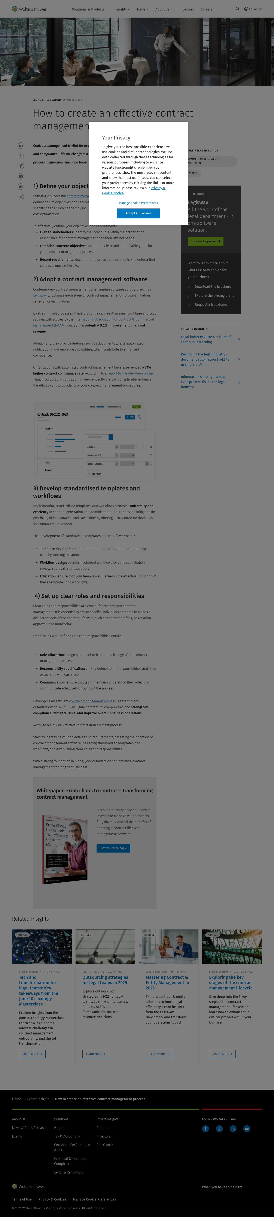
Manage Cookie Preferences (138, 203)
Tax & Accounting (67, 1136)
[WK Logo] (28, 1186)
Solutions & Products (88, 9)
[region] (138, 173)
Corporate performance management (202, 161)
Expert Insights (38, 1099)
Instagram (219, 1128)
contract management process (92, 701)
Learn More (30, 1054)
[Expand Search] (238, 8)
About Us (162, 9)
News (141, 9)
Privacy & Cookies (52, 1199)
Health (59, 1128)
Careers (206, 9)
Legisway (40, 295)
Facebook (205, 1128)
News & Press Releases (29, 1128)
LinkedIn (233, 1128)
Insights (121, 9)
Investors (187, 9)
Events (17, 1136)
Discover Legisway (203, 241)
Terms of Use (22, 1199)
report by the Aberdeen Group (130, 373)
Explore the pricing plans (214, 296)
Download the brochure (213, 287)
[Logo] (32, 9)
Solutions (61, 1119)
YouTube (246, 1128)
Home (16, 1099)
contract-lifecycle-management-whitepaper (113, 848)
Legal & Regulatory (68, 1172)
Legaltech (191, 173)
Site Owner (105, 1145)
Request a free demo (211, 305)
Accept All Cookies (138, 213)
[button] (21, 145)
